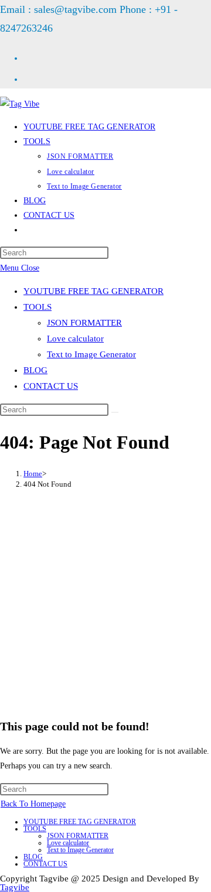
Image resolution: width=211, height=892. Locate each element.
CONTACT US (50, 386)
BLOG (35, 370)
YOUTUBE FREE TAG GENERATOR (93, 291)
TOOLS (37, 307)
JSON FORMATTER (84, 322)
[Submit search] (115, 412)
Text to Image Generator (91, 354)
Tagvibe (14, 887)
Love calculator (75, 338)
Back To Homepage (33, 803)
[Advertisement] (105, 602)
